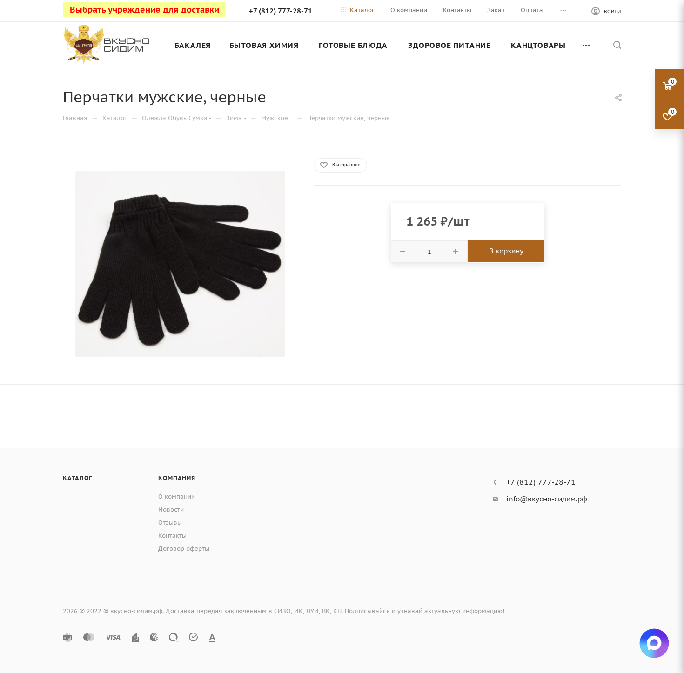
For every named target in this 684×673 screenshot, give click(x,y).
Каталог (77, 478)
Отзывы (170, 522)
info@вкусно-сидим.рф (546, 498)
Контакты (172, 536)
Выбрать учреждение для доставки (144, 9)
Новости (171, 509)
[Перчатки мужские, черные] (180, 264)
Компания (176, 478)
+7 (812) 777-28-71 (280, 11)
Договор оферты (183, 549)
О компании (176, 496)
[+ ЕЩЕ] (586, 45)
